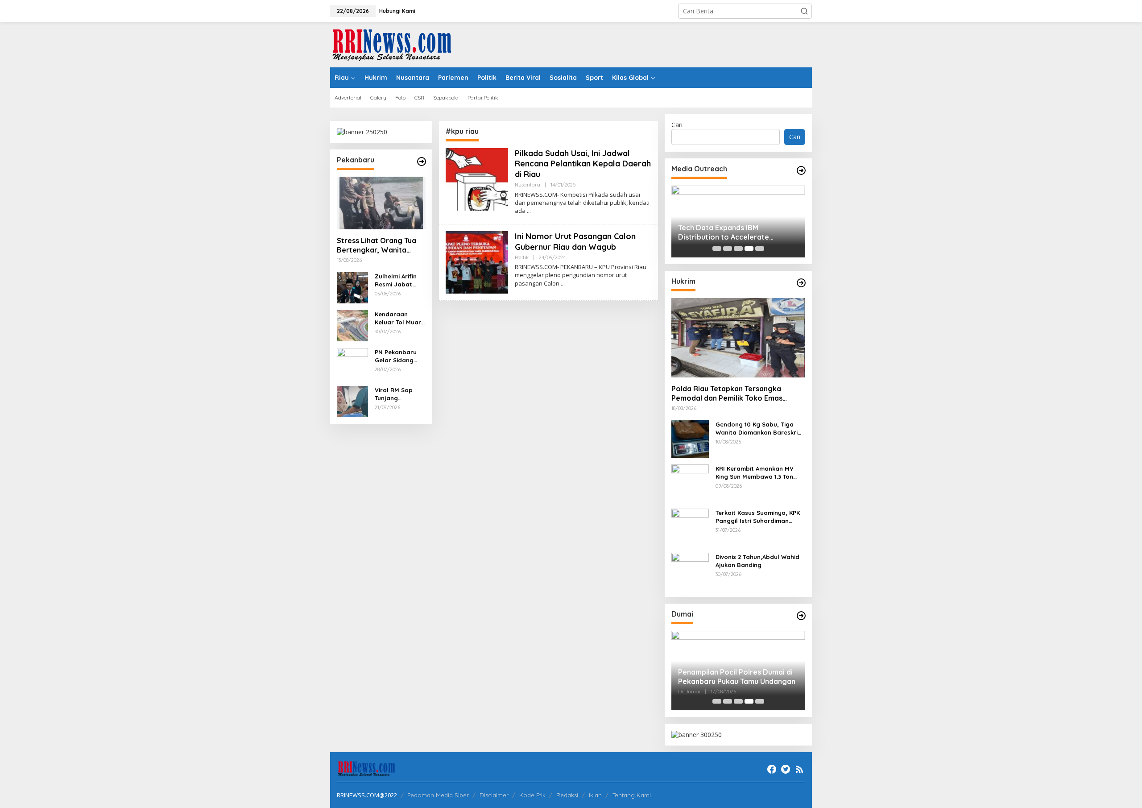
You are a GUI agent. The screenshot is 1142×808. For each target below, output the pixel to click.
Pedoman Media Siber (438, 795)
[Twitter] (785, 769)
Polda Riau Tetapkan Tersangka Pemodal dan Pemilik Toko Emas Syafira (726, 393)
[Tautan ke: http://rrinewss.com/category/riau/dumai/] (801, 615)
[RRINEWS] (397, 44)
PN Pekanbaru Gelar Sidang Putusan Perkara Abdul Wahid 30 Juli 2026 (399, 356)
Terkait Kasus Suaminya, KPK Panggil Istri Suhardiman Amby (758, 517)
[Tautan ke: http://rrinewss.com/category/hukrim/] (801, 283)
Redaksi (567, 795)
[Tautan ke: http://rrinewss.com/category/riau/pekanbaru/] (421, 161)
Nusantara (527, 185)
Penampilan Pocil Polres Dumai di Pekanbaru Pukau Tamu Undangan (736, 676)
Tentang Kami (631, 795)
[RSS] (799, 769)
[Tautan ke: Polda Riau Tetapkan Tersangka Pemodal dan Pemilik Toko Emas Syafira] (738, 337)
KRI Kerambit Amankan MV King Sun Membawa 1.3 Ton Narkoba (755, 473)
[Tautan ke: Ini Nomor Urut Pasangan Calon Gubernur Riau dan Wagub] (477, 261)
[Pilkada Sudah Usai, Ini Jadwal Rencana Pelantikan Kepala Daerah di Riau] (529, 211)
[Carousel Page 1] (716, 248)
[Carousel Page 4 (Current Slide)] (749, 248)
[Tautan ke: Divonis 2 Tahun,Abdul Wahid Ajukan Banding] (690, 571)
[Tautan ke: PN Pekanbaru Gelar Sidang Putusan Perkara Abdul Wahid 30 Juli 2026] (352, 363)
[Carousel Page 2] (727, 248)
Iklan (595, 795)
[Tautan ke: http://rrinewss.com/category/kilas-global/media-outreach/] (801, 170)
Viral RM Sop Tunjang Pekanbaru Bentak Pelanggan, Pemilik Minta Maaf (394, 394)
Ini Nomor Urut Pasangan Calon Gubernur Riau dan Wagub (575, 241)
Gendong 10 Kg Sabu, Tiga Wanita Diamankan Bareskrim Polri (759, 428)
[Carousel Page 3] (738, 248)
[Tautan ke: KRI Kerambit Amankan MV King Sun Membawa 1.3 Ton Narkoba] (690, 482)
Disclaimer (494, 795)
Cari (677, 124)
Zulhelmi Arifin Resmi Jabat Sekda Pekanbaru (396, 280)
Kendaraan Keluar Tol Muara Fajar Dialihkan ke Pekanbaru (400, 318)
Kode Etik (532, 795)
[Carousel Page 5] (759, 248)
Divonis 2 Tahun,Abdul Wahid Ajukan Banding (757, 560)
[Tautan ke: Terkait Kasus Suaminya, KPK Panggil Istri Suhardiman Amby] (690, 526)
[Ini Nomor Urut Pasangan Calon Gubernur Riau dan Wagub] (563, 283)
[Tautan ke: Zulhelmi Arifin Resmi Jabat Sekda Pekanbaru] (352, 287)
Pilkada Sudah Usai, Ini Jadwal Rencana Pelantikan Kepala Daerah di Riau (583, 163)
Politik (522, 257)
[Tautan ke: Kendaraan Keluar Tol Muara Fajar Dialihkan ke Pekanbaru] (352, 325)
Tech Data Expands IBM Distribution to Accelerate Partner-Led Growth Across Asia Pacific (734, 232)
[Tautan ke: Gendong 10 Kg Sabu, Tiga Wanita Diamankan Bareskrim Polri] (690, 438)
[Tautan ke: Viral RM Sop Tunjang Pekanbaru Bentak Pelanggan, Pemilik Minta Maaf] (352, 401)
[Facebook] (772, 769)
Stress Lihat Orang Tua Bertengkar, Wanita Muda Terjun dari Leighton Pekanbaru (376, 245)
